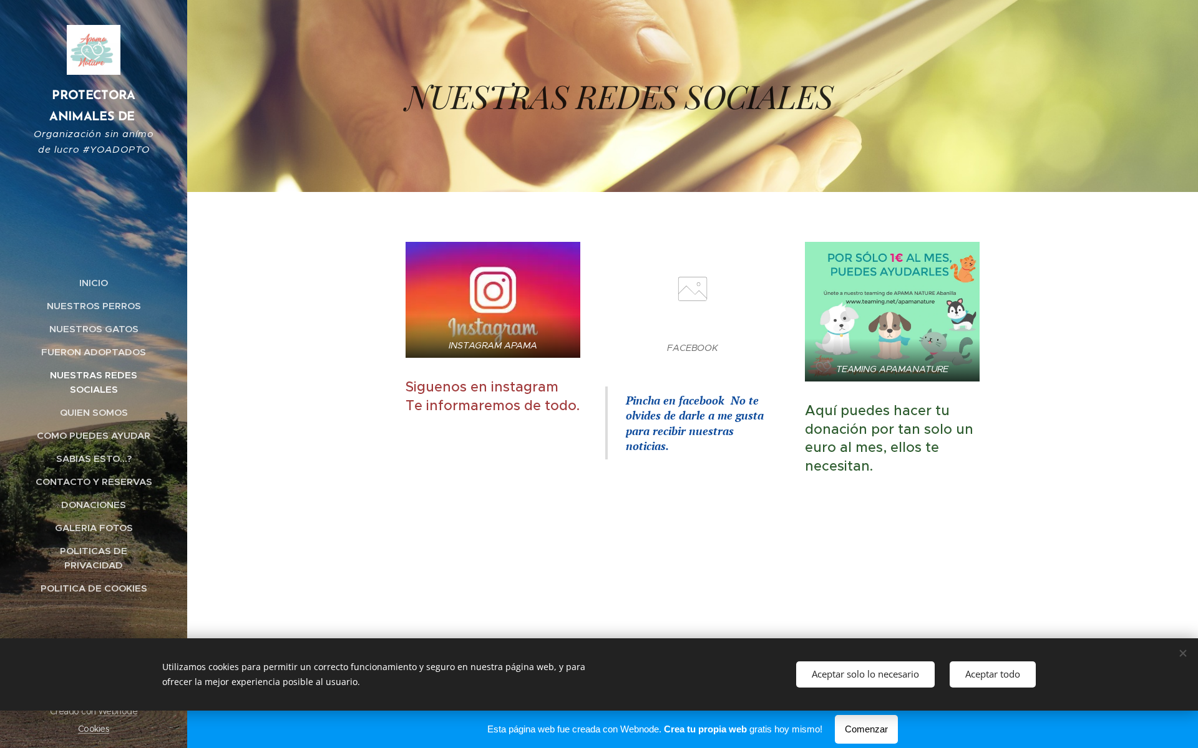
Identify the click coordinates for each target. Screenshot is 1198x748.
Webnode (117, 711)
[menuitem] (93, 283)
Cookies (93, 728)
